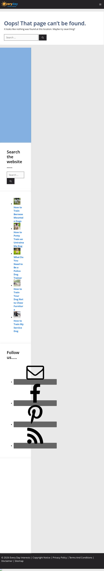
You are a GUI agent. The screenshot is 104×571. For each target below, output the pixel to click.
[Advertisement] (15, 95)
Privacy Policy (60, 557)
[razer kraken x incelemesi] (52, 570)
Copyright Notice (41, 557)
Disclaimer (6, 560)
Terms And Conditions (80, 557)
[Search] (43, 38)
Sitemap (19, 560)
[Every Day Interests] (9, 4)
